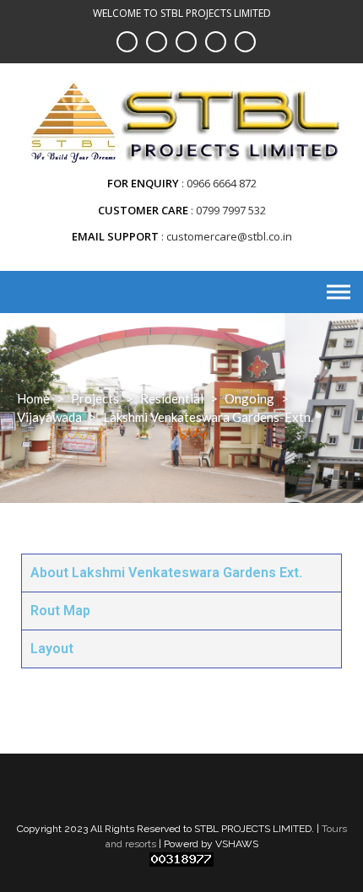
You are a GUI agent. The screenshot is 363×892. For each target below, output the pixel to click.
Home (33, 398)
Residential (171, 398)
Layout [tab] (51, 649)
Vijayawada (49, 416)
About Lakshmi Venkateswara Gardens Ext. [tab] (166, 573)
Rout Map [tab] (60, 611)
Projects (95, 398)
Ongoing (249, 398)
